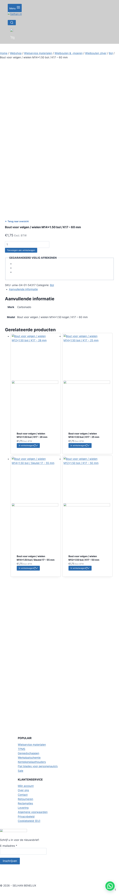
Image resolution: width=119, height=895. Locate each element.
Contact (23, 794)
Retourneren (25, 799)
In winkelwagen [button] (26, 445)
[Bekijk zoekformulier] (12, 22)
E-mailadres (8, 845)
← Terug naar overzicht (17, 221)
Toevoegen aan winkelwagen (21, 250)
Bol (52, 285)
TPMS (21, 749)
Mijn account (26, 785)
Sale (20, 770)
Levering (23, 807)
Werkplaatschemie (29, 757)
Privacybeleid (26, 816)
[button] (110, 886)
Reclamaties (25, 803)
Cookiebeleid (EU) (29, 820)
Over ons (23, 790)
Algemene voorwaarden (33, 812)
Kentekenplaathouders (32, 761)
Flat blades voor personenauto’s (38, 766)
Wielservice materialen (32, 744)
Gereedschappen (28, 753)
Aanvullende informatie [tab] (23, 289)
